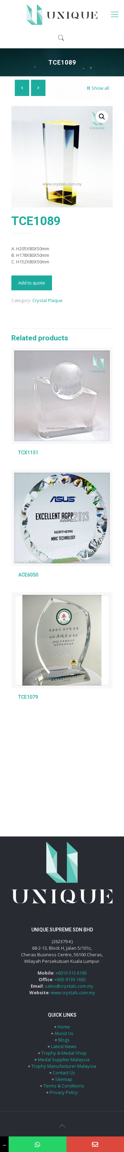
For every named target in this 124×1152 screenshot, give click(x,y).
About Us (63, 1033)
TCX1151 (28, 452)
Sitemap (63, 1079)
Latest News (63, 1046)
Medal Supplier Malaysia (64, 1059)
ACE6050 (28, 575)
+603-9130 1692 (70, 979)
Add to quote (31, 283)
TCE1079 (28, 697)
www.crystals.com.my (73, 992)
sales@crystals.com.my (69, 986)
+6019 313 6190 (70, 973)
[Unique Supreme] (62, 13)
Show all (100, 88)
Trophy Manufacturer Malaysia (63, 1066)
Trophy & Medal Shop (63, 1053)
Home (64, 1027)
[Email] (95, 1144)
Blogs (64, 1040)
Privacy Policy (64, 1092)
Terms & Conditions (63, 1086)
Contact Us (64, 1072)
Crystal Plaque (47, 300)
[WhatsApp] (37, 1144)
